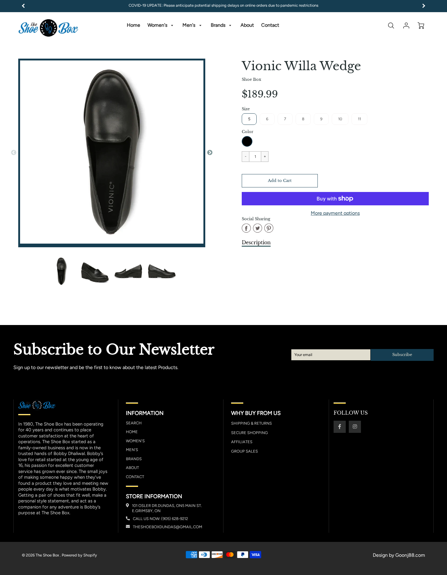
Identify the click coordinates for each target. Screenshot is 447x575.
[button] (280, 180)
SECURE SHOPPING (249, 432)
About (247, 25)
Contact (270, 25)
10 (340, 119)
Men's (189, 25)
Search (134, 423)
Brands (219, 25)
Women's (157, 25)
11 (359, 119)
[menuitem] (133, 25)
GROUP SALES (244, 451)
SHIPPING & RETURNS (251, 423)
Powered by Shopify (79, 555)
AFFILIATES (241, 442)
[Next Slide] (210, 153)
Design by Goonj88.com (399, 555)
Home (133, 25)
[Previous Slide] (14, 153)
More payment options (335, 213)
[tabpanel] (61, 271)
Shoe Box (251, 79)
